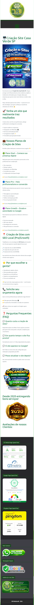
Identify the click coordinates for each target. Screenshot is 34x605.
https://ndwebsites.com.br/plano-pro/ (17, 203)
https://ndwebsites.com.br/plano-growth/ (18, 230)
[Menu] (17, 26)
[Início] (17, 22)
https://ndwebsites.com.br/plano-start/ (17, 177)
